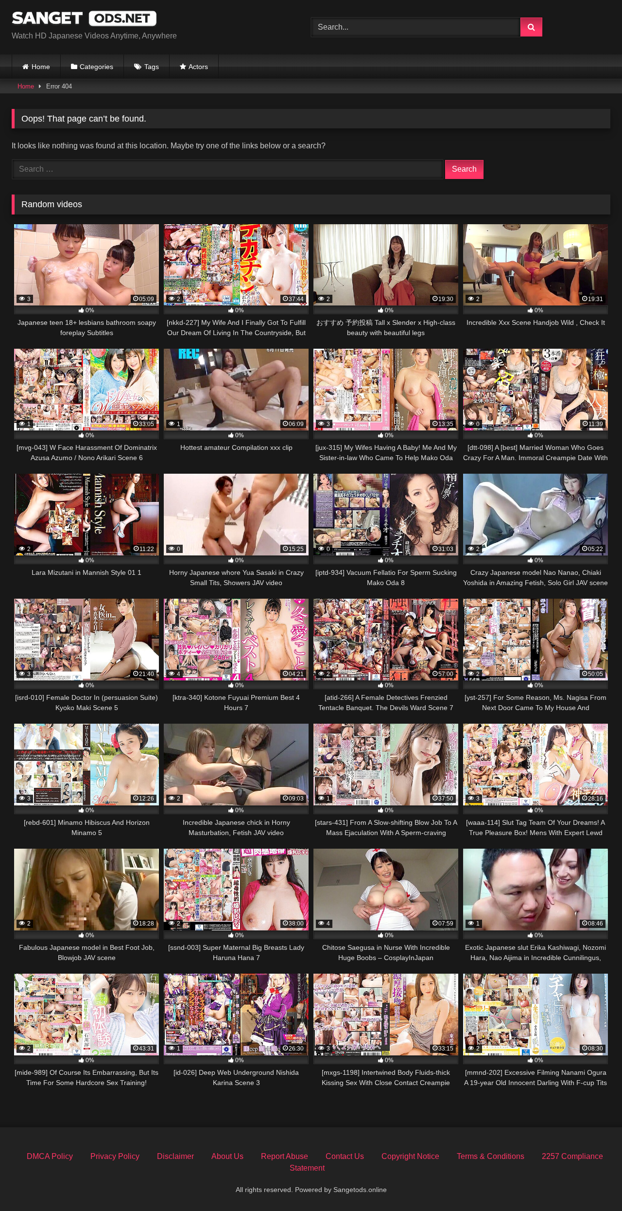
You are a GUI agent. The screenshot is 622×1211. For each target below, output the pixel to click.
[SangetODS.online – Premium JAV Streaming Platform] (84, 19)
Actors (198, 67)
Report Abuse (284, 1156)
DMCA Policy (50, 1156)
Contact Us (345, 1156)
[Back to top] (592, 1182)
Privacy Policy (114, 1156)
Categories (96, 67)
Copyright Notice (410, 1156)
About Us (227, 1156)
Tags (151, 67)
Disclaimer (175, 1156)
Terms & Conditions (490, 1156)
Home (41, 67)
